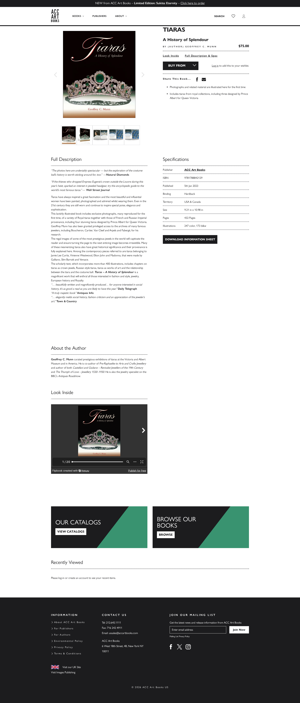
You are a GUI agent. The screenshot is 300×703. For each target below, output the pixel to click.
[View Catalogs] (99, 527)
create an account (78, 578)
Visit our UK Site (71, 667)
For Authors (62, 634)
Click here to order (193, 3)
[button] (233, 16)
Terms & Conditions (67, 653)
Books (76, 16)
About (119, 16)
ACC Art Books (194, 169)
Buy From (176, 65)
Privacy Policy (63, 647)
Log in (215, 65)
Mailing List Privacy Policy (180, 636)
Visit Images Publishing (63, 672)
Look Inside (171, 55)
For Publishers (64, 628)
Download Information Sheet (190, 239)
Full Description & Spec (201, 55)
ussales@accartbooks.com (123, 633)
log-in (61, 578)
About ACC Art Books (69, 622)
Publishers (99, 16)
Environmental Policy (68, 641)
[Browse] (201, 527)
